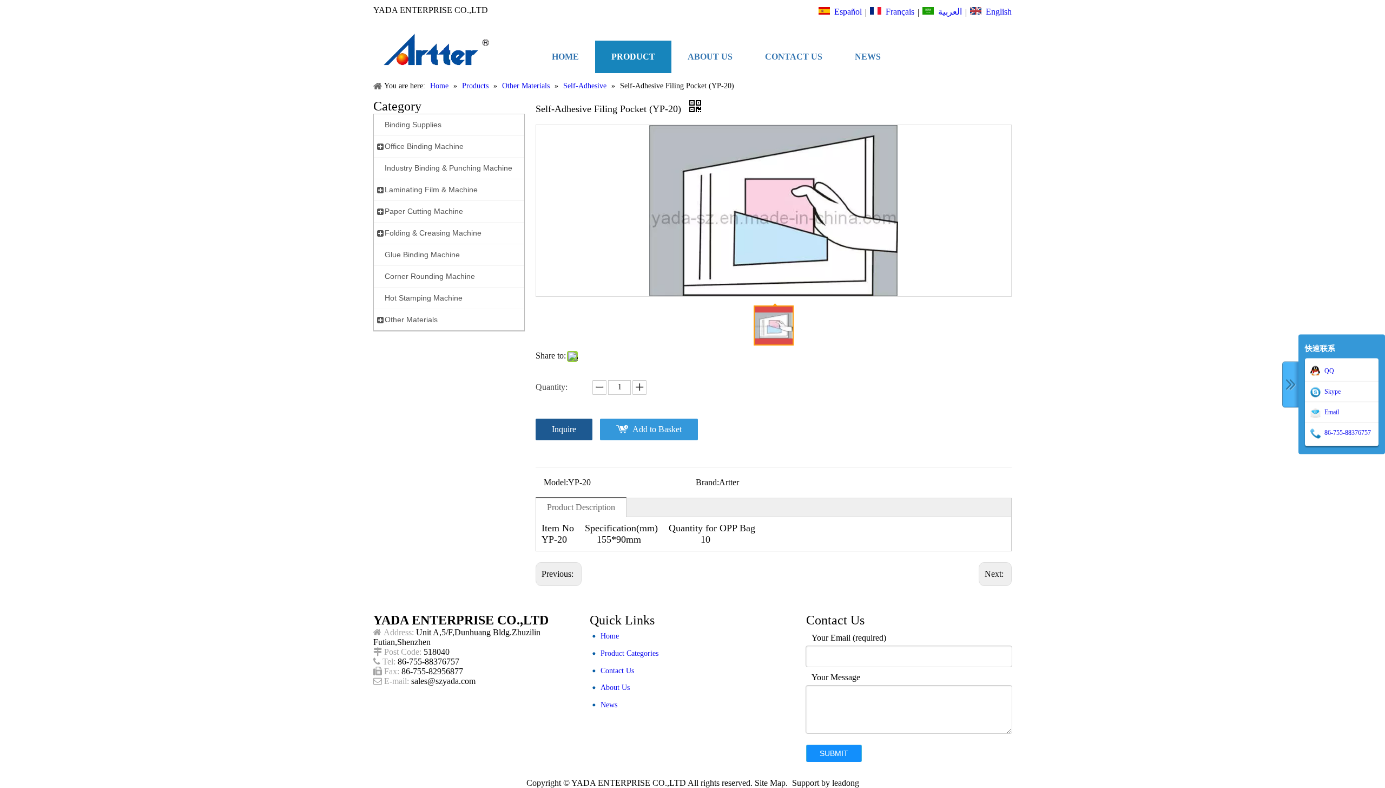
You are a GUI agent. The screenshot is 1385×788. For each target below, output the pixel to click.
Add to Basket (657, 429)
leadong (845, 782)
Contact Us (617, 671)
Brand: (707, 482)
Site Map (770, 782)
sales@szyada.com (443, 681)
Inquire (564, 429)
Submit (834, 753)
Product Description (581, 507)
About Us (615, 687)
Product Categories (629, 653)
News (609, 705)
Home (610, 636)
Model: (556, 482)
